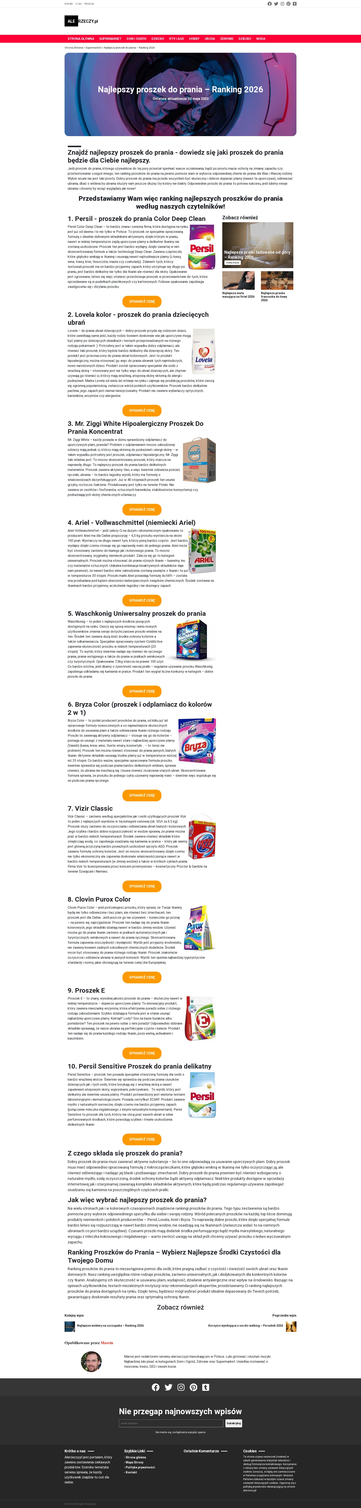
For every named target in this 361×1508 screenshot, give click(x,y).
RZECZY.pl (83, 21)
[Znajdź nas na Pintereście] (288, 3)
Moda (260, 39)
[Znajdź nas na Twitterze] (276, 3)
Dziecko (157, 39)
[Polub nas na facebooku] (269, 3)
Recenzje (89, 3)
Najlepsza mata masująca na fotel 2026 (238, 294)
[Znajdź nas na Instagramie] (282, 3)
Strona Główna (74, 47)
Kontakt (69, 3)
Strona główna (81, 39)
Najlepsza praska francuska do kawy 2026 (274, 296)
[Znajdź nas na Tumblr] (294, 3)
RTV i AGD (176, 39)
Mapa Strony (134, 1462)
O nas (78, 3)
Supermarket (110, 39)
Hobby (194, 39)
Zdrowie (227, 39)
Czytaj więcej (232, 263)
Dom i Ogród (136, 39)
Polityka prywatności (140, 1467)
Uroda (210, 39)
